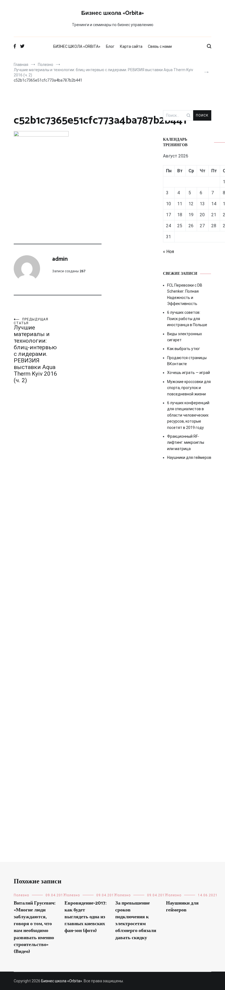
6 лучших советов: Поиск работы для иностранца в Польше (187, 318)
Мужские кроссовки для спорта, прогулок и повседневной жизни (189, 387)
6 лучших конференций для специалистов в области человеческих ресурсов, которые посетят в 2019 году (188, 415)
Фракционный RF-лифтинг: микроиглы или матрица (185, 442)
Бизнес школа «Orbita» (112, 13)
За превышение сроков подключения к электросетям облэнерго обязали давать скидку (135, 920)
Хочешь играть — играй (188, 372)
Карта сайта (131, 46)
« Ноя (168, 251)
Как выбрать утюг (183, 348)
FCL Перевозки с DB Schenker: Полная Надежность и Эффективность (184, 294)
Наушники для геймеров (189, 457)
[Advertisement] (187, 559)
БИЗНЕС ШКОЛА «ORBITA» (76, 46)
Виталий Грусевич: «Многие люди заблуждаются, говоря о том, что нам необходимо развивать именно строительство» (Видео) (34, 927)
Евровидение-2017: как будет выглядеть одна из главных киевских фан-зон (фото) (85, 917)
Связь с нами (160, 46)
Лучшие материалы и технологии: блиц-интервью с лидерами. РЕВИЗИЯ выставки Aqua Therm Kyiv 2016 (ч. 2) (35, 350)
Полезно (21, 895)
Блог (110, 46)
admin (60, 259)
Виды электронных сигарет (184, 337)
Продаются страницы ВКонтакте (187, 361)
